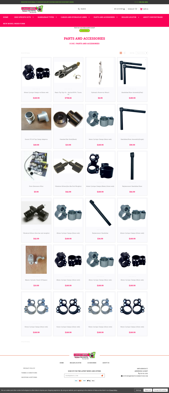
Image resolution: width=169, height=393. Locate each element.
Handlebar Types (46, 17)
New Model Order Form (14, 24)
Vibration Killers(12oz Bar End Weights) (68, 186)
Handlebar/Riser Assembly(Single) (132, 139)
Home (5, 17)
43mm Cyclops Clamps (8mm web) (68, 233)
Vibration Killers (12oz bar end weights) (36, 233)
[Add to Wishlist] (47, 65)
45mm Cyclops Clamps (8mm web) (100, 280)
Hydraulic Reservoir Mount (100, 92)
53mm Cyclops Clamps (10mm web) (100, 327)
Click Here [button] (84, 30)
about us (105, 363)
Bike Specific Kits (22, 17)
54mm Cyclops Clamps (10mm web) (132, 327)
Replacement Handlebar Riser (132, 186)
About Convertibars (153, 17)
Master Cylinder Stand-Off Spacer (36, 280)
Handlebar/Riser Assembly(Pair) (132, 92)
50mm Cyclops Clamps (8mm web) (36, 327)
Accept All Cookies (160, 390)
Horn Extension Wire (36, 186)
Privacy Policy (29, 368)
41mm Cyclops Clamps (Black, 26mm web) (100, 186)
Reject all (148, 390)
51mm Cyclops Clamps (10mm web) (68, 327)
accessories (91, 363)
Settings (138, 390)
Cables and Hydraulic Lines (74, 17)
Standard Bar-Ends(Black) (68, 139)
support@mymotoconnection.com (135, 376)
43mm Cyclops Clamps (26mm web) (132, 233)
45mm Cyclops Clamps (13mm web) (68, 280)
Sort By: (132, 53)
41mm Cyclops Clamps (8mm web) (100, 139)
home (62, 363)
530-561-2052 (143, 2)
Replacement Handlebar (100, 233)
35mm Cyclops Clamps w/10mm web (36, 92)
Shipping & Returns (29, 377)
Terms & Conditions (29, 373)
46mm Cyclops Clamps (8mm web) (132, 280)
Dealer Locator (129, 17)
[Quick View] (47, 61)
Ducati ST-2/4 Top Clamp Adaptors (36, 139)
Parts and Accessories (104, 17)
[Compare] (47, 70)
